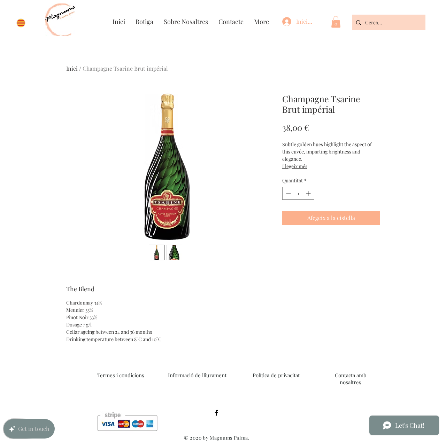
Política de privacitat (276, 375)
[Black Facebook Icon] (216, 413)
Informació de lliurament (197, 375)
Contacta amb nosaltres (350, 379)
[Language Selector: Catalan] (24, 23)
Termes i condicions (120, 375)
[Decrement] (287, 193)
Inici (72, 68)
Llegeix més (294, 166)
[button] (336, 21)
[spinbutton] (298, 193)
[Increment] (309, 193)
